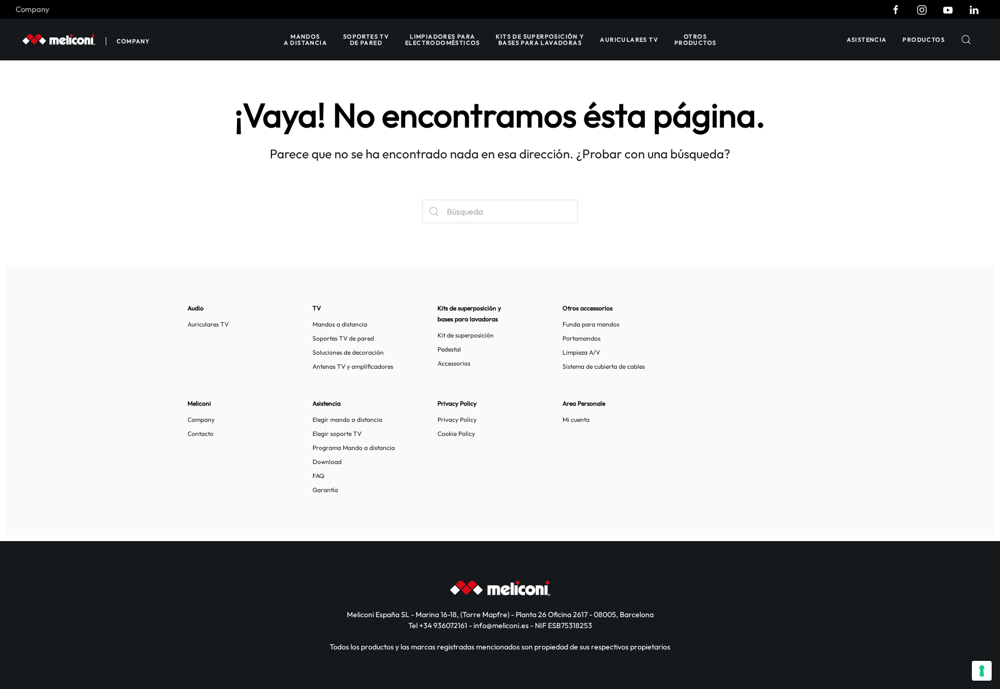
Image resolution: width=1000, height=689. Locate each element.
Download (327, 462)
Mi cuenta (576, 419)
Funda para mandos (590, 324)
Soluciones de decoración (348, 352)
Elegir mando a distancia (347, 419)
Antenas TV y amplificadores (352, 366)
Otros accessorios (587, 308)
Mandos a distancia (305, 40)
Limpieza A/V (581, 352)
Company (32, 9)
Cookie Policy (456, 433)
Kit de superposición (466, 335)
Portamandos (581, 338)
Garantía (325, 490)
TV (316, 308)
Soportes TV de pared (366, 40)
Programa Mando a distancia (353, 448)
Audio (196, 308)
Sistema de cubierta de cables (603, 366)
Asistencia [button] (867, 39)
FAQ (318, 476)
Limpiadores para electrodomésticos (442, 40)
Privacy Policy (457, 419)
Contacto (201, 433)
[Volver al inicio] (58, 39)
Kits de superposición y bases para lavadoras (540, 40)
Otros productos (695, 40)
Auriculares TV (629, 39)
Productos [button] (924, 39)
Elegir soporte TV (336, 433)
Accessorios (454, 363)
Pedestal (449, 349)
